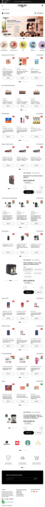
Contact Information (20, 495)
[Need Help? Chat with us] (3, 502)
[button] (42, 6)
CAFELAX (10, 505)
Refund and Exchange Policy (21, 489)
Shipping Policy (19, 492)
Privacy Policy (18, 491)
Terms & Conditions (19, 494)
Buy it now (39, 192)
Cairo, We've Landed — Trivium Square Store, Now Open (22, 2)
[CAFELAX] (22, 5)
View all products (39, 54)
